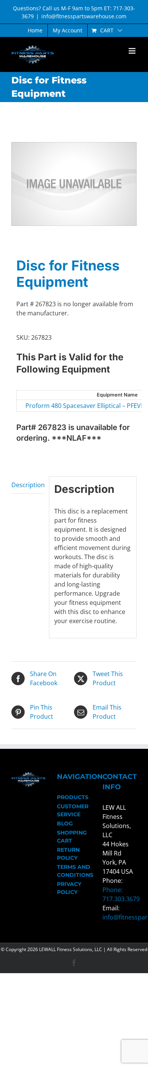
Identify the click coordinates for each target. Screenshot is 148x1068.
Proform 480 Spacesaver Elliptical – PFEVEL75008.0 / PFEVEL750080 (70, 405)
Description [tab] (27, 485)
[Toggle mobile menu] (133, 51)
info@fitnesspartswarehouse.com (83, 16)
